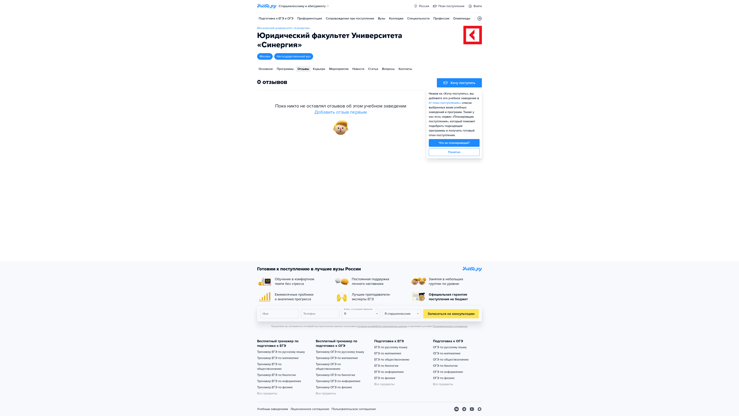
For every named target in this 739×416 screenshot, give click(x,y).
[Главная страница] (266, 6)
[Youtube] (472, 409)
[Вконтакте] (456, 409)
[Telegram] (464, 409)
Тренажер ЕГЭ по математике (278, 358)
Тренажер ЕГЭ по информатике (279, 381)
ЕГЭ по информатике (389, 372)
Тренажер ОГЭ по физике (334, 387)
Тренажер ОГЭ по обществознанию (328, 366)
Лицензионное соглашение (309, 409)
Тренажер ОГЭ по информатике (338, 381)
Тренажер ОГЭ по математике (337, 358)
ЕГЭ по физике (384, 378)
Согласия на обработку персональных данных (382, 326)
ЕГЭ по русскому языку (390, 347)
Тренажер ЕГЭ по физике (275, 387)
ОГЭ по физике (444, 378)
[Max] (479, 409)
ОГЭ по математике (447, 353)
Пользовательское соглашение (354, 409)
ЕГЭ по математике (387, 353)
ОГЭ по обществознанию (451, 359)
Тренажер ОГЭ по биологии (335, 375)
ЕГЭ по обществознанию (391, 359)
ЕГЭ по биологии (386, 366)
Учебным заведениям (272, 409)
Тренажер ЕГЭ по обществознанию (269, 366)
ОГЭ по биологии (445, 366)
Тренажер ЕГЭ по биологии (276, 375)
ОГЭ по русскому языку (450, 347)
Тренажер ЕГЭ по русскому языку (281, 352)
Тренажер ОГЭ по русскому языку (340, 352)
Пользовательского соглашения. (450, 326)
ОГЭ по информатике (448, 372)
